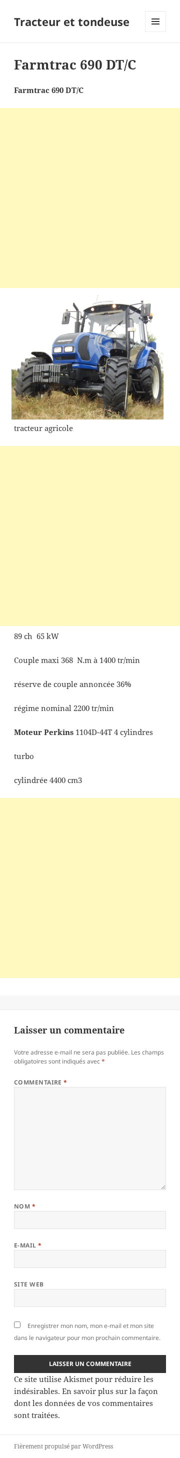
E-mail (28, 1245)
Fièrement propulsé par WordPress (63, 1446)
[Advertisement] (90, 198)
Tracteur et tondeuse (72, 21)
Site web (29, 1284)
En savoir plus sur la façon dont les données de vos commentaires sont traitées (86, 1403)
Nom (25, 1206)
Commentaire (41, 1082)
